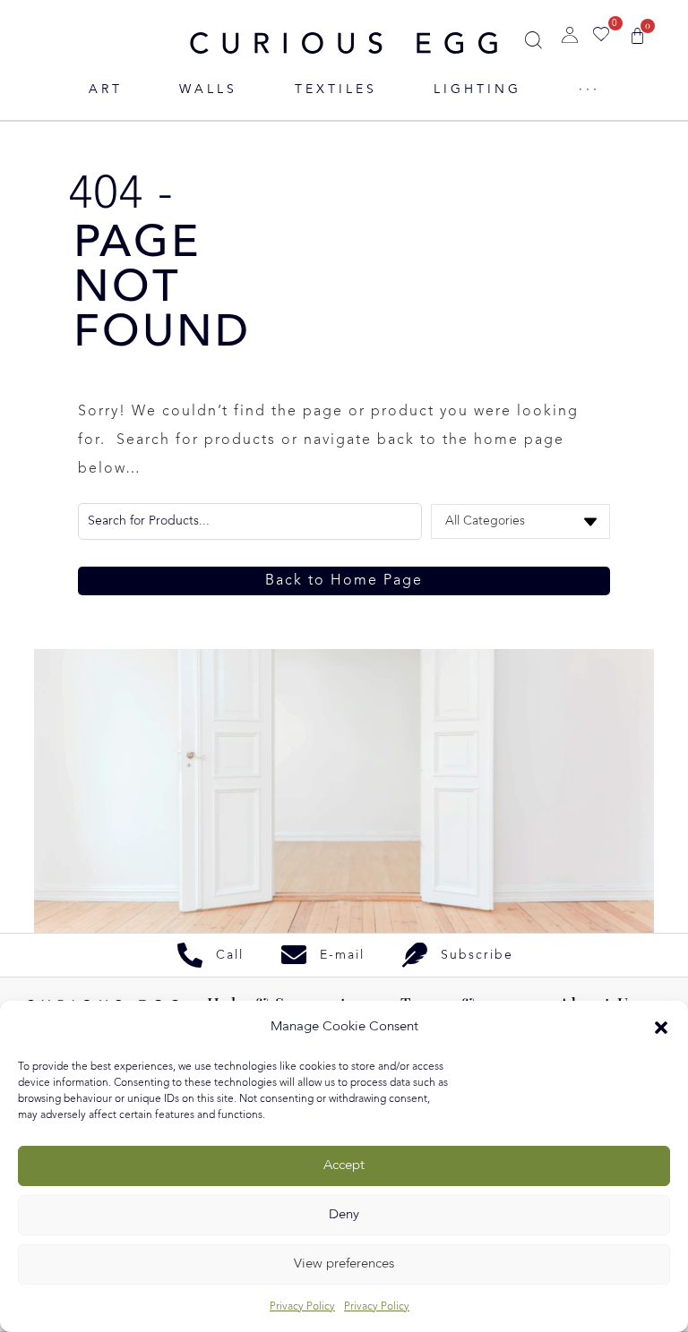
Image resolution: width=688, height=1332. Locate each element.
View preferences (344, 1264)
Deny (344, 1215)
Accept (344, 1166)
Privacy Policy (302, 1307)
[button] (661, 1028)
